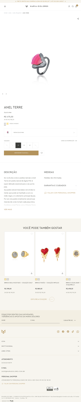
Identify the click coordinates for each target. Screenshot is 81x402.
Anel (10, 13)
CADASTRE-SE (68, 320)
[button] (7, 145)
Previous (2, 93)
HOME (5, 13)
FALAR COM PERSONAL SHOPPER (61, 193)
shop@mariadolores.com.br (13, 371)
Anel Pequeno (17, 13)
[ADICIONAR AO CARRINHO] (31, 273)
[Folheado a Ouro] (7, 124)
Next (6, 93)
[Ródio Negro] (8, 279)
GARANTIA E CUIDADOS (55, 186)
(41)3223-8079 (7, 363)
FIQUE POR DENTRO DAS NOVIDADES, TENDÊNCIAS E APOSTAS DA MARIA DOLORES (21, 315)
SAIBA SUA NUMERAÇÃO (67, 140)
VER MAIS (8, 209)
